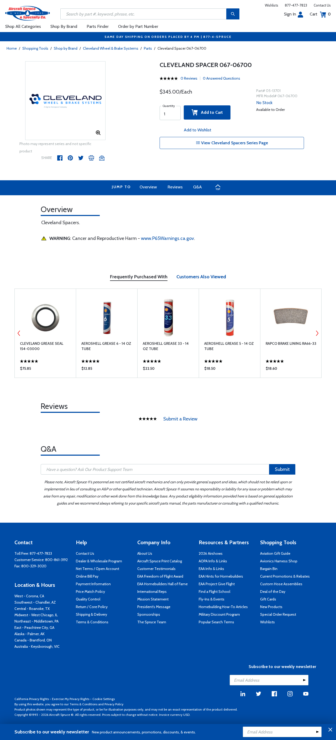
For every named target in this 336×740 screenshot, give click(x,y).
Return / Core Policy (92, 606)
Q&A (197, 186)
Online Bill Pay (87, 576)
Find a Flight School (214, 591)
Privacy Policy (113, 704)
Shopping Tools (35, 48)
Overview (148, 186)
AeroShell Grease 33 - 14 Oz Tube (166, 346)
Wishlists (271, 5)
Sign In (290, 14)
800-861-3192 (56, 559)
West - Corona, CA (29, 596)
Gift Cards (268, 599)
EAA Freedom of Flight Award (160, 576)
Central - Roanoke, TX (32, 608)
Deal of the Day (272, 591)
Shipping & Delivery (91, 614)
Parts (148, 48)
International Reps (152, 591)
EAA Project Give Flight (217, 584)
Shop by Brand (65, 48)
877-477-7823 (296, 5)
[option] (65, 100)
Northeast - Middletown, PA (36, 621)
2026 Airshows (211, 553)
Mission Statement (153, 599)
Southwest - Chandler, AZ (35, 602)
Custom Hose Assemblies (281, 584)
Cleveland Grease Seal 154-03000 (41, 346)
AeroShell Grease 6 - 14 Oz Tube (106, 346)
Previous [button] (18, 333)
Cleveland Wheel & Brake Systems (110, 48)
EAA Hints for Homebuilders (221, 576)
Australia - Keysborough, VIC (37, 646)
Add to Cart (210, 112)
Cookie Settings (103, 699)
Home (12, 48)
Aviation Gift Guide (275, 553)
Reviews (175, 186)
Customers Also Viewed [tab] (201, 277)
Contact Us (322, 5)
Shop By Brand (63, 26)
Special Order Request (278, 614)
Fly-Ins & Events (211, 599)
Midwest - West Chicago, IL (36, 615)
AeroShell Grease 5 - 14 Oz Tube (229, 346)
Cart (320, 14)
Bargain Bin (268, 568)
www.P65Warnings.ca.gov (167, 238)
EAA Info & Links (211, 568)
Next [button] (317, 333)
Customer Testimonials (156, 568)
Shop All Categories (23, 26)
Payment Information (93, 584)
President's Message (153, 606)
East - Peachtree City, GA (34, 627)
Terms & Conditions (92, 622)
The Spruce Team (151, 622)
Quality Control (88, 599)
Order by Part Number (138, 26)
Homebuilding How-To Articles (223, 606)
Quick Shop (45, 369)
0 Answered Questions (221, 78)
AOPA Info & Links (213, 561)
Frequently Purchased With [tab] (138, 277)
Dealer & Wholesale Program (99, 561)
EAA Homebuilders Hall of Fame (162, 584)
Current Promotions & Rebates (285, 576)
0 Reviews (189, 78)
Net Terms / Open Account (97, 568)
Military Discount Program (219, 614)
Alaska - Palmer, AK (29, 633)
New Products (271, 606)
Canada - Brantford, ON (33, 640)
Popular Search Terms (216, 622)
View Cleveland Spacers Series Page (234, 142)
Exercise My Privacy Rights (70, 699)
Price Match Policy (90, 591)
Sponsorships (148, 614)
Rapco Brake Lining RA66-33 (291, 343)
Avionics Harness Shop (278, 561)
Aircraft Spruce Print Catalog (159, 561)
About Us (144, 553)
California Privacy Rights (31, 699)
